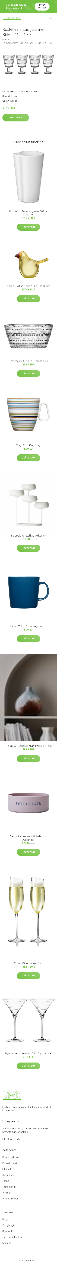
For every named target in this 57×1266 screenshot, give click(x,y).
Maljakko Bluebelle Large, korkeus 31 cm (29, 746)
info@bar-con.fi (11, 1139)
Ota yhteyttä (9, 1225)
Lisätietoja (15, 117)
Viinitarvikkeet (10, 1198)
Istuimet (6, 1169)
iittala (34, 91)
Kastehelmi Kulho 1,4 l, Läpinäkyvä (28, 361)
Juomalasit (8, 1174)
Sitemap (6, 1242)
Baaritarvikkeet (10, 1157)
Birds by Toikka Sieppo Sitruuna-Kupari (28, 286)
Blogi (5, 1219)
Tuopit (5, 1180)
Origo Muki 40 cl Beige (28, 445)
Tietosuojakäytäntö (13, 1237)
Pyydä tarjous (42, 6)
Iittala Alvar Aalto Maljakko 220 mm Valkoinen (28, 213)
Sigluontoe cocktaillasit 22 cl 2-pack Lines (28, 1053)
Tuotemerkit (23, 91)
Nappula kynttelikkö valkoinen (28, 535)
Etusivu (6, 39)
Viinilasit (6, 1192)
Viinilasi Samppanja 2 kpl (28, 963)
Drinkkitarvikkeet (11, 1163)
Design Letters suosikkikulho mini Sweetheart (29, 838)
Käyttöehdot (9, 1231)
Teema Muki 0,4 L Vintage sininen (28, 626)
